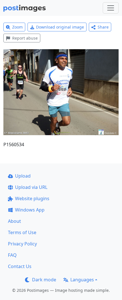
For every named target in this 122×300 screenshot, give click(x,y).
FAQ (12, 255)
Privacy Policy (22, 244)
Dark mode (44, 280)
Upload (23, 176)
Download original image (60, 27)
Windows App (30, 210)
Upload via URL (31, 187)
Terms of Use (22, 232)
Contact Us (19, 266)
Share (103, 27)
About (14, 221)
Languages (82, 280)
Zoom (17, 27)
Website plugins (32, 198)
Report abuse (25, 38)
